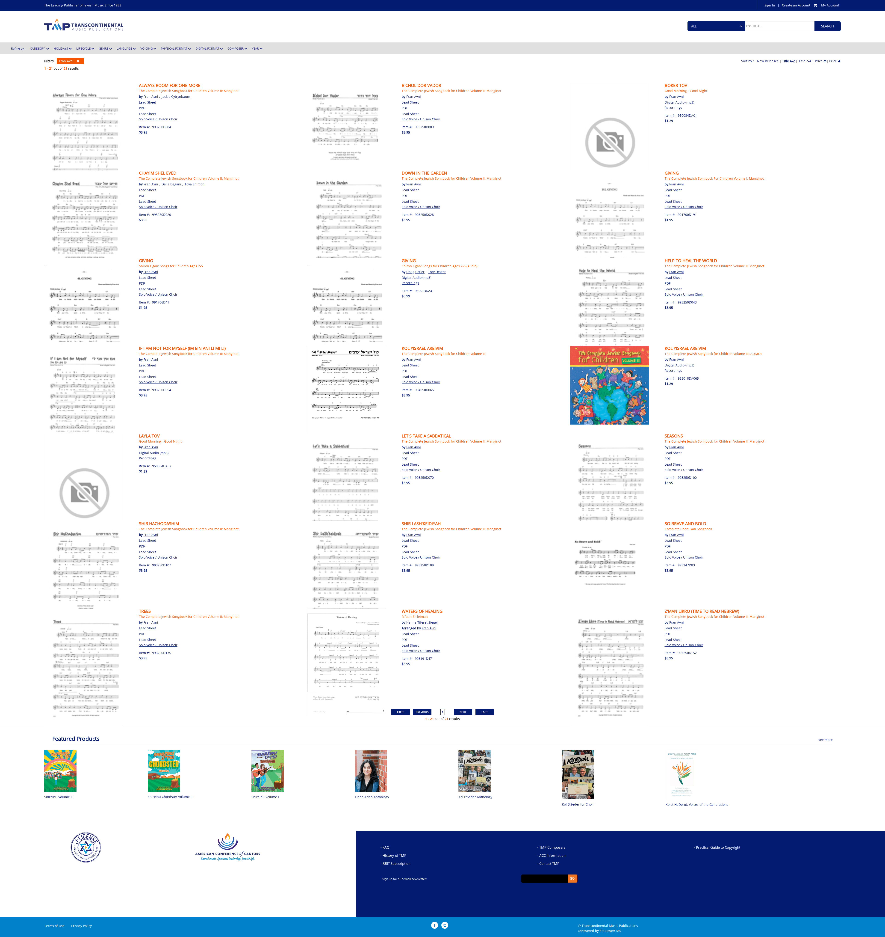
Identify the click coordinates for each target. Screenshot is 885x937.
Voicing (146, 48)
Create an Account (796, 5)
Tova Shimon (194, 184)
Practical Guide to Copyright (718, 847)
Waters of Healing (422, 611)
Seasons (674, 436)
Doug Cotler (415, 272)
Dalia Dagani (171, 184)
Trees (145, 611)
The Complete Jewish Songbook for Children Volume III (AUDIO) (713, 353)
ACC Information (552, 855)
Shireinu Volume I (265, 797)
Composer (235, 48)
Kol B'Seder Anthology (475, 797)
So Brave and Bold (685, 523)
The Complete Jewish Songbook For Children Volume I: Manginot (714, 178)
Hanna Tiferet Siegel (422, 622)
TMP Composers (552, 847)
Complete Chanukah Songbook (688, 529)
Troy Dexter (437, 272)
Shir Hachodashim (159, 523)
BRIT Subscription (396, 863)
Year (256, 48)
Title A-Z (788, 61)
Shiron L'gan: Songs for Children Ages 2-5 (171, 266)
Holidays (61, 48)
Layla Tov (149, 436)
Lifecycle (83, 48)
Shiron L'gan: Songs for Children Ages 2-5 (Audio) (439, 266)
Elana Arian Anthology (372, 797)
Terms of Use (54, 926)
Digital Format (207, 48)
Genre (104, 48)
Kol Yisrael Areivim (422, 348)
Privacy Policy (81, 926)
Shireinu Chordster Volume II (170, 796)
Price (819, 61)
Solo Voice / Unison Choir (158, 119)
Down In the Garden (424, 173)
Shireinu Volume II (58, 797)
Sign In (769, 5)
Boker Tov (676, 85)
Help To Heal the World (691, 260)
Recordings (673, 107)
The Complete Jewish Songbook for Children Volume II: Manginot (189, 91)
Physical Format (174, 48)
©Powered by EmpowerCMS (599, 930)
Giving (672, 173)
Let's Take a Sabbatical (426, 436)
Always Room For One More (169, 85)
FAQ (386, 847)
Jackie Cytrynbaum (176, 96)
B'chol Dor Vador (421, 85)
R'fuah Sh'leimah (415, 616)
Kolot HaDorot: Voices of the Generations (697, 804)
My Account (830, 5)
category (38, 48)
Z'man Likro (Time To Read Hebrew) (702, 611)
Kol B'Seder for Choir (578, 804)
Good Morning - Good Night (686, 91)
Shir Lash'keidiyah (421, 523)
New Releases (768, 61)
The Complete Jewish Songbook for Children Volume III (444, 353)
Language (125, 48)
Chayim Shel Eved (157, 173)
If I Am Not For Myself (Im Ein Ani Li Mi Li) (182, 348)
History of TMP (394, 855)
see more (825, 740)
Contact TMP (549, 863)
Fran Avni (66, 61)
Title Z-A (805, 61)
